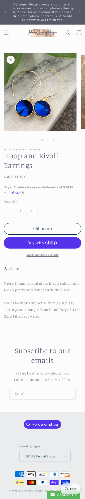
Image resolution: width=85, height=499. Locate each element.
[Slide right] (53, 140)
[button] (6, 32)
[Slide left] (32, 140)
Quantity (10, 201)
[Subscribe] (69, 394)
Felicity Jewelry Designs (34, 491)
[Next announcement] (80, 12)
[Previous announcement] (5, 12)
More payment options (42, 254)
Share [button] (14, 269)
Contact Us (66, 495)
